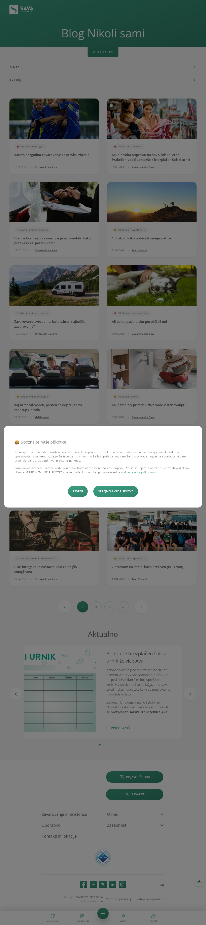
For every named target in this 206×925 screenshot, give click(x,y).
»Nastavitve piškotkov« (140, 472)
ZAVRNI (78, 491)
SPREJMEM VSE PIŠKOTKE (115, 491)
